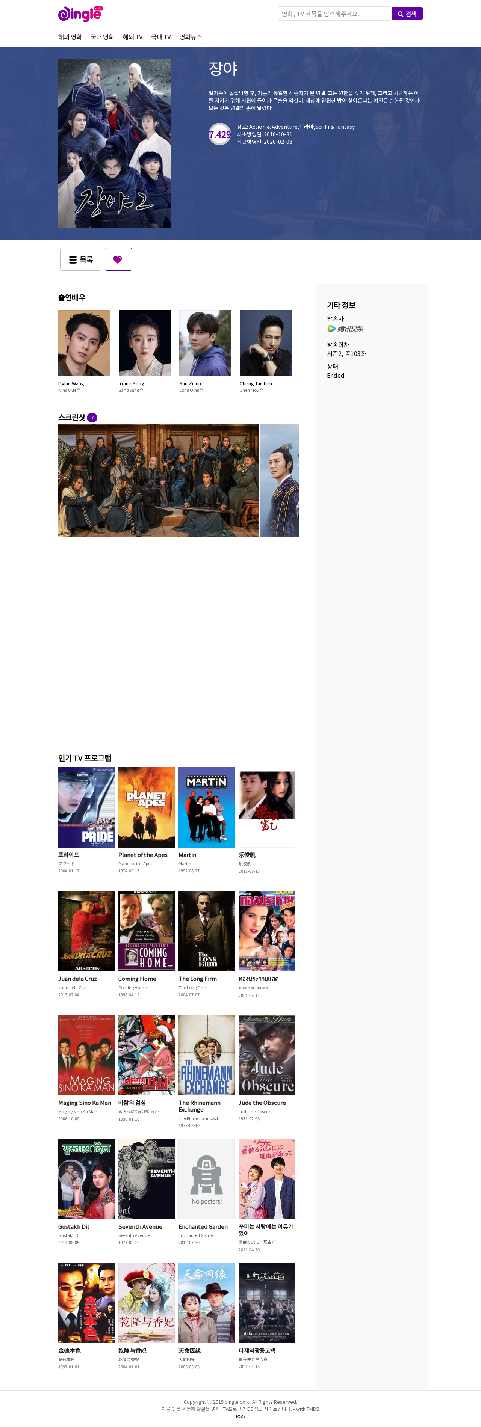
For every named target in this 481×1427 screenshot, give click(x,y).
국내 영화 (102, 36)
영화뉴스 (190, 36)
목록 (86, 259)
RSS (240, 1415)
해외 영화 (70, 36)
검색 (411, 13)
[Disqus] (178, 644)
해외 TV (132, 36)
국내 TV (161, 36)
